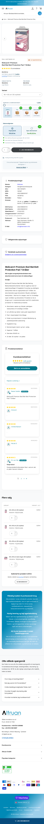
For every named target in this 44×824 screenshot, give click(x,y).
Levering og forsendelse (34, 807)
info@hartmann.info (23, 226)
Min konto (12, 807)
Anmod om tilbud (21, 167)
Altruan (17, 814)
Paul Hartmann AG (8, 59)
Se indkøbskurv (22, 582)
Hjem (4, 19)
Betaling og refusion (22, 807)
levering (21, 577)
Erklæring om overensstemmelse (16, 254)
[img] (11, 388)
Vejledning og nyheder (11, 810)
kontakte (6, 807)
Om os (20, 810)
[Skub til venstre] (4, 38)
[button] (3, 8)
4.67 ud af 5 (27, 361)
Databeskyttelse (28, 810)
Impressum (37, 810)
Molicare (20, 184)
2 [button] (21, 478)
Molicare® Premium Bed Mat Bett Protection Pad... (22, 19)
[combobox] (22, 13)
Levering (4, 76)
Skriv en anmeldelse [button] (22, 368)
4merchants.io (29, 814)
